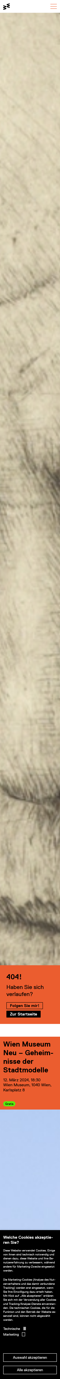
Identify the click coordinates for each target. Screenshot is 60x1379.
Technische (11, 1329)
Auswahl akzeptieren (30, 1357)
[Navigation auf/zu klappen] (53, 6)
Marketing (11, 1334)
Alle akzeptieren (30, 1370)
